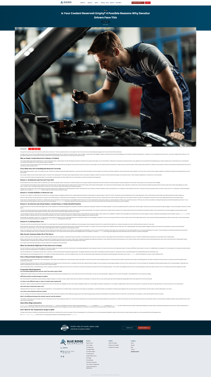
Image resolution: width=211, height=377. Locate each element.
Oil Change (88, 358)
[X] (29, 149)
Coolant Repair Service (91, 355)
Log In (148, 2)
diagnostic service (183, 213)
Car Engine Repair (90, 349)
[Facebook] (32, 149)
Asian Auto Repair (113, 343)
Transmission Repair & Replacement (91, 367)
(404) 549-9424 (25, 314)
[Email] (36, 149)
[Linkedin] (39, 149)
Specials (133, 345)
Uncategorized (105, 21)
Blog (132, 347)
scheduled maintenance (60, 201)
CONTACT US (129, 327)
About (132, 343)
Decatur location (74, 314)
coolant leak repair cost (37, 189)
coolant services (133, 254)
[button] (83, 3)
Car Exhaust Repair (90, 351)
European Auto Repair (114, 347)
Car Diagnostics (89, 347)
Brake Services (89, 343)
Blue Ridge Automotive (24, 305)
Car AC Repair (89, 345)
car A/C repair (100, 231)
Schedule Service (135, 351)
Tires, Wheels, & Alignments (92, 364)
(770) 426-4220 (114, 305)
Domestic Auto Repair (114, 345)
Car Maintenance (90, 353)
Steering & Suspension (91, 362)
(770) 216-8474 (101, 305)
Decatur (54, 305)
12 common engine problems (53, 218)
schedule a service (32, 314)
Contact (133, 349)
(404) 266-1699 (89, 305)
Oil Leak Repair (89, 360)
